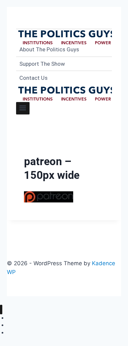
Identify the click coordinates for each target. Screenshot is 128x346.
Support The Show (42, 64)
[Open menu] (23, 108)
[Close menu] (1, 309)
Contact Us (33, 78)
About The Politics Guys (49, 49)
